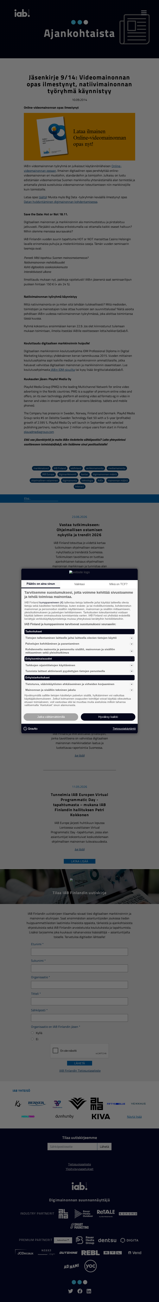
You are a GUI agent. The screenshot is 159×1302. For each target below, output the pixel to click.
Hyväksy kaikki (108, 717)
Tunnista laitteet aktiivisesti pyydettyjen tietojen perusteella (65, 671)
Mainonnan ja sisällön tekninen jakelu (50, 689)
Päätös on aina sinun (41, 583)
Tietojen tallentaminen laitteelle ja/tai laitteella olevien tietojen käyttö (71, 638)
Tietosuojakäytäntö (124, 728)
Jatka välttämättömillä (51, 717)
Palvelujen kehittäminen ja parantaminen (52, 643)
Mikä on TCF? (118, 584)
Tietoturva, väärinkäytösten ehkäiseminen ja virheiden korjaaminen (69, 684)
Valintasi (79, 584)
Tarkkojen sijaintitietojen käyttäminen (50, 665)
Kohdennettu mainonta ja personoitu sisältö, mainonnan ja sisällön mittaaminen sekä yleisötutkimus (70, 651)
